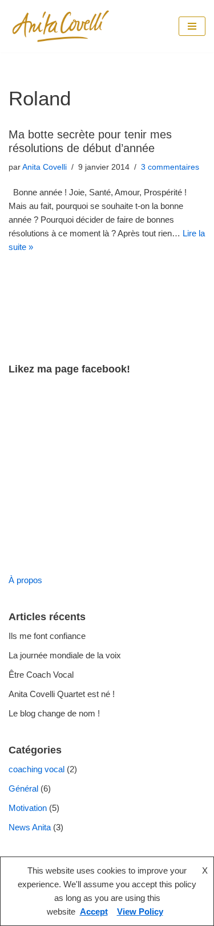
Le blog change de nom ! (54, 713)
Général (23, 788)
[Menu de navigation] (192, 26)
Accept (94, 911)
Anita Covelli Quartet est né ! (62, 694)
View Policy (140, 911)
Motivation (28, 808)
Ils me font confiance (47, 636)
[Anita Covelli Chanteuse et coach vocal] (62, 26)
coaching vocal (36, 769)
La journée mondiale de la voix (65, 655)
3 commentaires (170, 167)
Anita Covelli (44, 167)
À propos (25, 580)
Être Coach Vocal (41, 674)
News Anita (30, 827)
